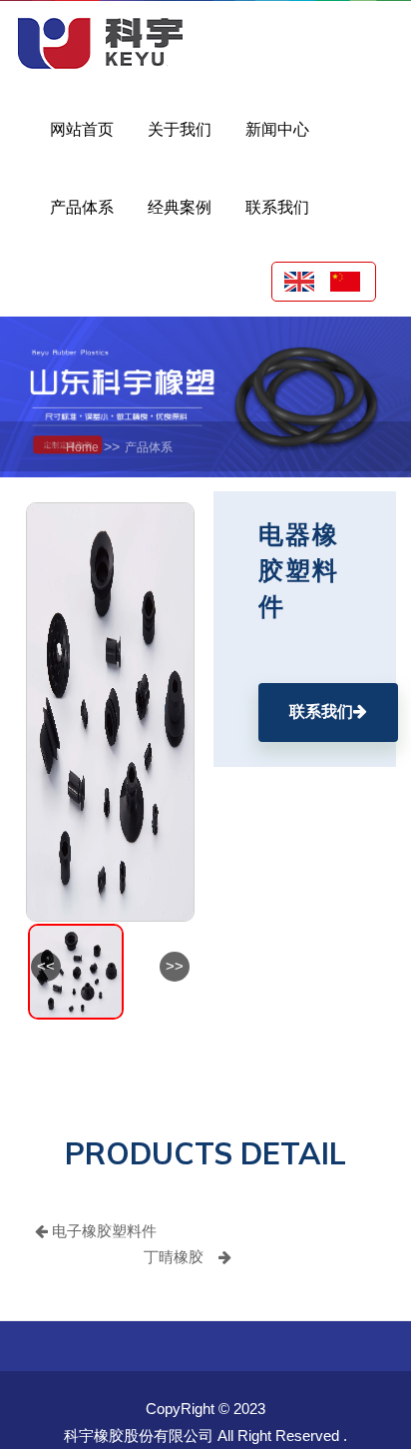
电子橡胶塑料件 (102, 1230)
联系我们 (321, 711)
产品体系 (149, 447)
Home (82, 447)
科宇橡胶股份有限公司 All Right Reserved (201, 1435)
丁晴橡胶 (174, 1256)
